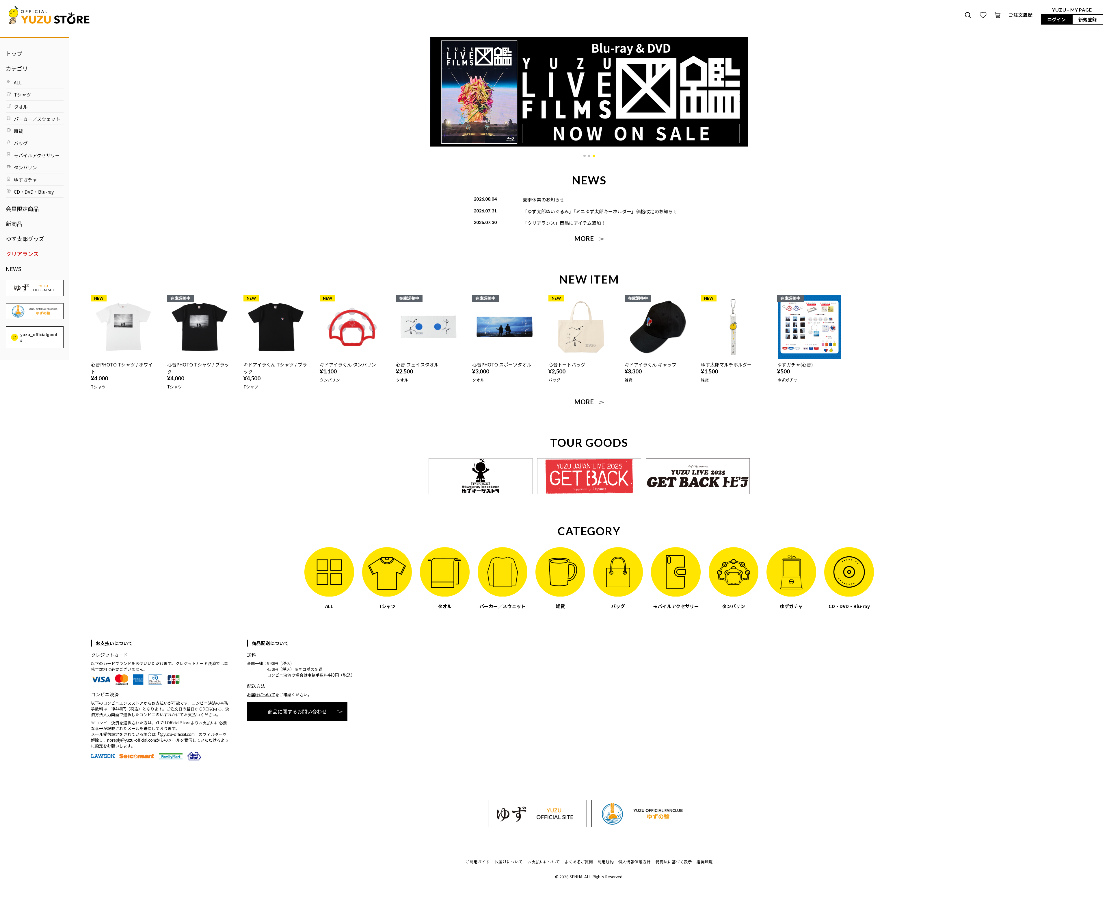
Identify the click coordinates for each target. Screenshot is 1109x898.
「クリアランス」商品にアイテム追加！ (564, 222)
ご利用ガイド (478, 861)
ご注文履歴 (1020, 14)
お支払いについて (544, 861)
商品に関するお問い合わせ (297, 711)
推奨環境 (705, 861)
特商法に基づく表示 (674, 861)
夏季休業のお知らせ (543, 199)
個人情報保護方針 (634, 861)
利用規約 (606, 861)
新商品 (14, 224)
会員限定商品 (22, 209)
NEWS (13, 269)
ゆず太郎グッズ (25, 239)
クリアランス (22, 254)
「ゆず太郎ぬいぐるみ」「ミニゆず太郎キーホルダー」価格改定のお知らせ (600, 211)
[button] (584, 156)
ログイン (1056, 19)
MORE (584, 239)
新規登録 (1087, 19)
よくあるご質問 (579, 861)
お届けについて (261, 694)
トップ (14, 53)
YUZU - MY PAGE (1072, 9)
